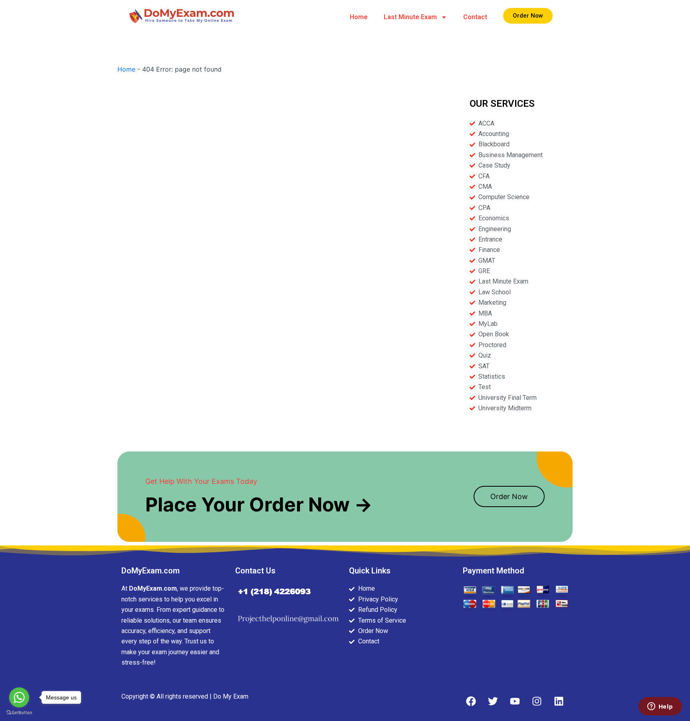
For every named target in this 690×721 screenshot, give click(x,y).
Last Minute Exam (410, 17)
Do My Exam (230, 696)
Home (359, 17)
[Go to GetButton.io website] (19, 712)
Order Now (509, 496)
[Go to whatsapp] (19, 697)
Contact (475, 17)
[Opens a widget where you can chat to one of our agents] (660, 707)
